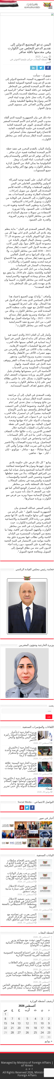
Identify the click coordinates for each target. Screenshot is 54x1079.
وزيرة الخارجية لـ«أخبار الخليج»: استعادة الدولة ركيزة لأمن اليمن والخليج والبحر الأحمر (20, 736)
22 (5, 1028)
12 (27, 1023)
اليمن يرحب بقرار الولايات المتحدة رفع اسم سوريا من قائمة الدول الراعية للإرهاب (21, 876)
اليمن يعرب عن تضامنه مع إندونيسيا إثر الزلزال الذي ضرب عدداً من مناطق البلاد (21, 917)
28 (12, 1032)
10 (42, 1023)
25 (35, 1032)
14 (12, 1023)
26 (27, 1032)
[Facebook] (32, 807)
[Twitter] (27, 807)
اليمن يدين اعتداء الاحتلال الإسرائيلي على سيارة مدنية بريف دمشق (20, 888)
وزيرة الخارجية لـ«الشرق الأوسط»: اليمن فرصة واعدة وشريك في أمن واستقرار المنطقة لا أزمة (20, 751)
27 (19, 1032)
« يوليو (48, 1041)
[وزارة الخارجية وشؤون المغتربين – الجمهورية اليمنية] (27, 4)
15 (5, 1023)
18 (35, 1028)
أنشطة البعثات (41, 59)
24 (42, 1032)
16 (48, 1028)
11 (35, 1023)
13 (19, 1023)
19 (27, 1028)
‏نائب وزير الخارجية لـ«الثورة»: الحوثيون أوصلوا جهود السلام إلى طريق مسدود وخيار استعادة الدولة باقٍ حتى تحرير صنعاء (27, 783)
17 (42, 1028)
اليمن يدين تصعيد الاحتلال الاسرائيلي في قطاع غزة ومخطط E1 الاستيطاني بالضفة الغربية (19, 902)
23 (48, 1032)
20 (19, 1028)
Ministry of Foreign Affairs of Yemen (34, 1064)
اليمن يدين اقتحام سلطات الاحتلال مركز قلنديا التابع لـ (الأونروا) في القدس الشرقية (20, 863)
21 (12, 1028)
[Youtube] (22, 807)
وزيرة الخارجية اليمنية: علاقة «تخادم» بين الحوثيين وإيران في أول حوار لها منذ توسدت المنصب (20, 766)
